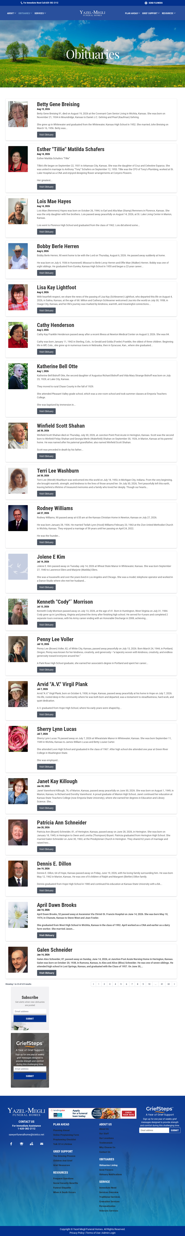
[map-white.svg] (31, 1144)
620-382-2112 (52, 2)
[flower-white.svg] (21, 1144)
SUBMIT (30, 1018)
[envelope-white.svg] (41, 1144)
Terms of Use (93, 1232)
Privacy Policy (77, 1232)
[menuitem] (12, 13)
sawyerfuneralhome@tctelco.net (26, 1134)
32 (169, 984)
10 (149, 984)
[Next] (174, 984)
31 (162, 984)
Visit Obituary (46, 134)
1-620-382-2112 (26, 1128)
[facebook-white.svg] (11, 1144)
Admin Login (109, 1232)
